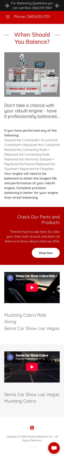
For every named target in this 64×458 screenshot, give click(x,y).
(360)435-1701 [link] (38, 16)
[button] (8, 16)
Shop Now (46, 253)
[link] (32, 427)
